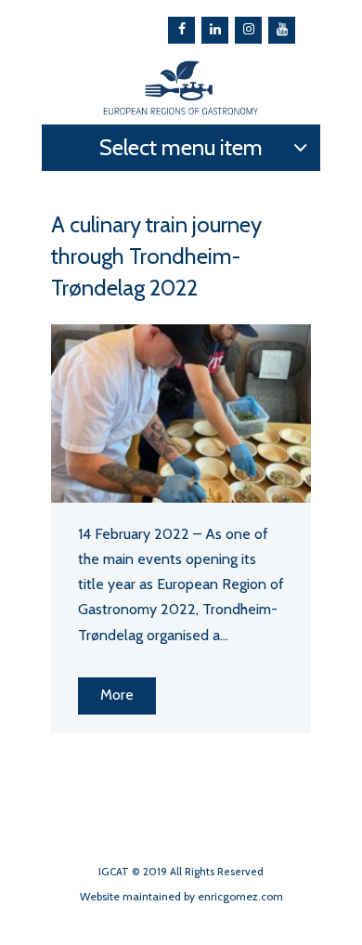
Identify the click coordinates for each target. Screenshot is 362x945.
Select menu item (181, 147)
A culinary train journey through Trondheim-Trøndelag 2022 (156, 256)
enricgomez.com (240, 896)
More (117, 694)
